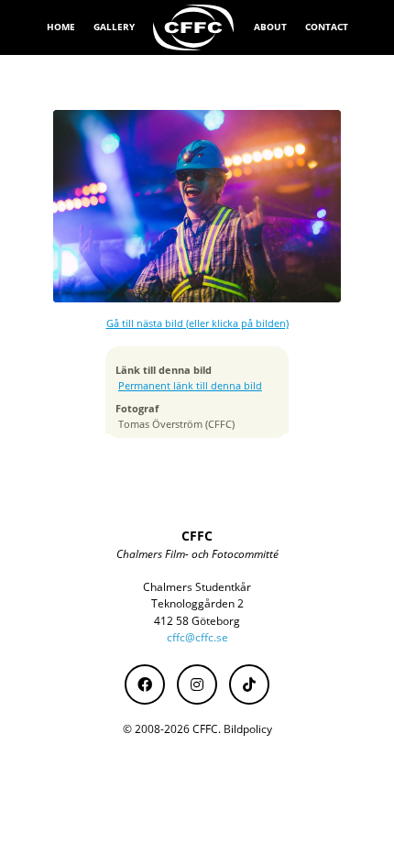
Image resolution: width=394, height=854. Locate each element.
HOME (61, 26)
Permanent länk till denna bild (190, 385)
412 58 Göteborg (197, 621)
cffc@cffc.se (197, 637)
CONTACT (326, 26)
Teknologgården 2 (197, 603)
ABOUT (270, 26)
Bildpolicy (248, 729)
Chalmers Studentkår (197, 587)
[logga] (194, 27)
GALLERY (114, 26)
